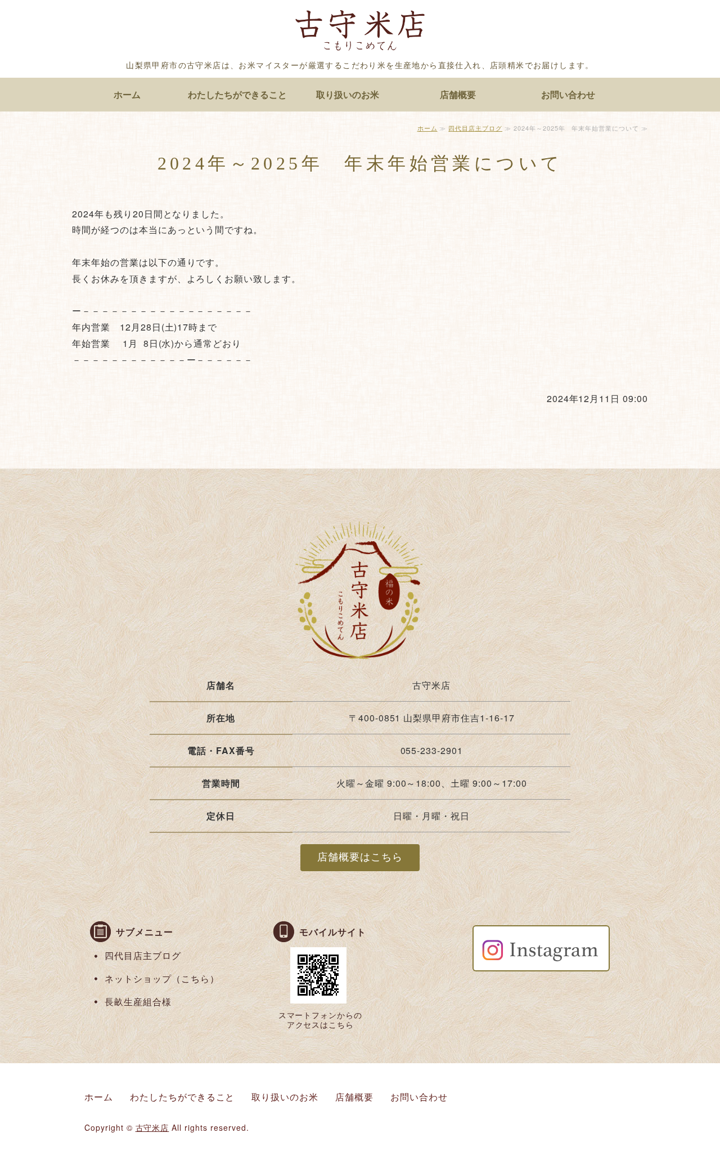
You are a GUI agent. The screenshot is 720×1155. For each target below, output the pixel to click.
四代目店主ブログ (475, 127)
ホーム (127, 94)
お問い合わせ (568, 94)
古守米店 (152, 1127)
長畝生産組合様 (138, 1001)
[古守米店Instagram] (541, 962)
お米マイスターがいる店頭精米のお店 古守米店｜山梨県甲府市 (360, 32)
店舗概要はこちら (360, 857)
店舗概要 (458, 94)
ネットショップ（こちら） (162, 978)
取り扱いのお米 (347, 94)
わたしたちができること (237, 94)
